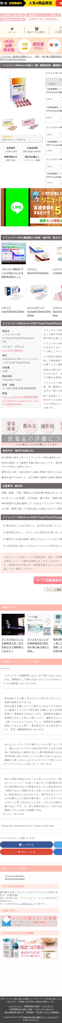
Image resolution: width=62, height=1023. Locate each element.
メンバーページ (15, 1006)
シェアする (27, 845)
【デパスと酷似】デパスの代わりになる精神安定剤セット (12, 273)
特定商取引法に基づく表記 (21, 1009)
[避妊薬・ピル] (30, 53)
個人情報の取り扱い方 (14, 1012)
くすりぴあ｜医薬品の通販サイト (16, 56)
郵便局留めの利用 (32, 1006)
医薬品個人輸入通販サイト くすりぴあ (39, 1017)
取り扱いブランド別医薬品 (47, 1012)
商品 (37, 56)
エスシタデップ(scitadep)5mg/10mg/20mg (39, 311)
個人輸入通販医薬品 (52, 56)
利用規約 (30, 1012)
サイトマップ (47, 1006)
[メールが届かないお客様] (29, 926)
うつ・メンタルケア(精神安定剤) (20, 397)
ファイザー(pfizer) (12, 350)
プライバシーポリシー (44, 1009)
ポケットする (28, 852)
